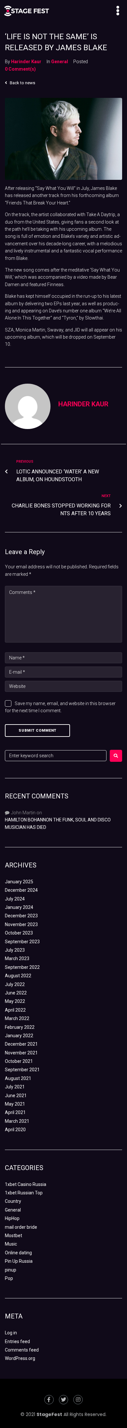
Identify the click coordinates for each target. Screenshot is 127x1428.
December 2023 (21, 915)
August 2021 (18, 1078)
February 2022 (20, 1027)
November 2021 (21, 1052)
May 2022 (15, 1001)
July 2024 (15, 898)
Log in (11, 1332)
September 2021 (22, 1069)
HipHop (12, 1218)
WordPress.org (20, 1358)
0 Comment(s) (20, 69)
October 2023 (19, 932)
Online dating (18, 1252)
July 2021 (15, 1086)
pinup (10, 1269)
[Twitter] (63, 1399)
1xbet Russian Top (24, 1192)
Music (11, 1244)
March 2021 (17, 1121)
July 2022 (15, 984)
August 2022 (18, 975)
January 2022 (19, 1035)
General (59, 61)
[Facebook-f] (49, 1399)
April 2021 (15, 1112)
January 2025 (19, 881)
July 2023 (15, 950)
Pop (9, 1278)
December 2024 (21, 890)
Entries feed (17, 1341)
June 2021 (16, 1095)
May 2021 (15, 1104)
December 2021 (21, 1044)
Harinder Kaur (26, 61)
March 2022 (17, 1018)
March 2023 (17, 958)
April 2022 (15, 1010)
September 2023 (22, 941)
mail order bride (21, 1227)
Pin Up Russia (19, 1261)
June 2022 (16, 992)
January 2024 (19, 907)
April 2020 (15, 1129)
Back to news (22, 82)
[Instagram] (78, 1399)
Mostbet (13, 1235)
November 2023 (21, 924)
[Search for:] (55, 755)
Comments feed (22, 1350)
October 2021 (19, 1061)
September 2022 (22, 967)
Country (13, 1201)
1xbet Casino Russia (25, 1184)
